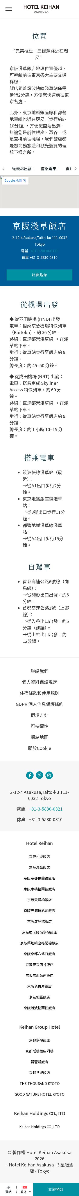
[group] (22, 168)
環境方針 (39, 715)
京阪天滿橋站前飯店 (39, 910)
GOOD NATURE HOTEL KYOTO (40, 1094)
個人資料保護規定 (39, 682)
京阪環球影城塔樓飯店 (39, 932)
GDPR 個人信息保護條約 (39, 704)
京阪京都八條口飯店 (39, 953)
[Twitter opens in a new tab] (39, 775)
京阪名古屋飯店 (39, 986)
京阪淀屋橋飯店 (39, 921)
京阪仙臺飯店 (39, 997)
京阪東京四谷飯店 (39, 964)
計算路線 (39, 274)
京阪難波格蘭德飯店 (39, 1007)
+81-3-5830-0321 (44, 250)
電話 (8, 1191)
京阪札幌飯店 (39, 856)
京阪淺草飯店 (39, 867)
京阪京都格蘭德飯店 (39, 878)
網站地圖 (39, 737)
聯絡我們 (39, 671)
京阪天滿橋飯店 (39, 899)
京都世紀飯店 (39, 1072)
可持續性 (39, 726)
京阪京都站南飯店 (39, 975)
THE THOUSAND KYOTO (40, 1083)
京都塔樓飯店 (39, 1040)
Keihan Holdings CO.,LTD (39, 1126)
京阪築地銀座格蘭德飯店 (39, 943)
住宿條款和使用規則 (39, 693)
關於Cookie (39, 748)
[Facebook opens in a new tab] (30, 775)
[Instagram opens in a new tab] (49, 775)
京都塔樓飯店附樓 (39, 1051)
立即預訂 (56, 1189)
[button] (8, 9)
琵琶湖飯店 (39, 1061)
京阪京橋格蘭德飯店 (39, 888)
